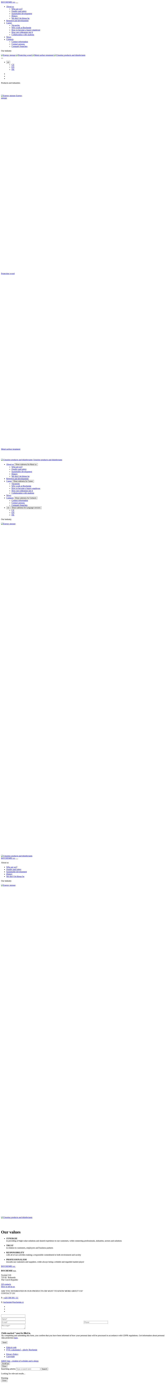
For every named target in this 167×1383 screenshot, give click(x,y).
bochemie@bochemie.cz (13, 1302)
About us (10, 6)
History (14, 16)
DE (12, 69)
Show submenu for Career (23, 481)
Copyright (10, 1356)
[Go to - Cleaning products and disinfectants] (16, 1217)
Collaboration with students (22, 35)
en (8, 62)
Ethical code (11, 1347)
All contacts (6, 1284)
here (16, 1338)
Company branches (19, 46)
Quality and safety (18, 11)
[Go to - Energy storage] (8, 885)
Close (4, 1366)
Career (9, 23)
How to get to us (8, 1286)
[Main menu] (17, 2)
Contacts (9, 39)
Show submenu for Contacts (25, 498)
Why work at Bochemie (21, 28)
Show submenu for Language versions (26, 508)
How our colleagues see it (22, 32)
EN (12, 67)
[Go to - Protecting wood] (83, 1050)
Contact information (19, 42)
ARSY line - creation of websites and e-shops (19, 1361)
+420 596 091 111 (10, 1298)
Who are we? (16, 9)
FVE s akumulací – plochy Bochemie (21, 1350)
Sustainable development (21, 13)
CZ (12, 65)
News (8, 37)
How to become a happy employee (25, 30)
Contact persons (18, 44)
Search (44, 1369)
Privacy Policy (12, 1354)
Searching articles (8, 1369)
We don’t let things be (20, 18)
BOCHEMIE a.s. (8, 2)
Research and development (17, 21)
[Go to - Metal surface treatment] (83, 1215)
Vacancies (15, 25)
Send (4, 1342)
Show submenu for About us (26, 464)
